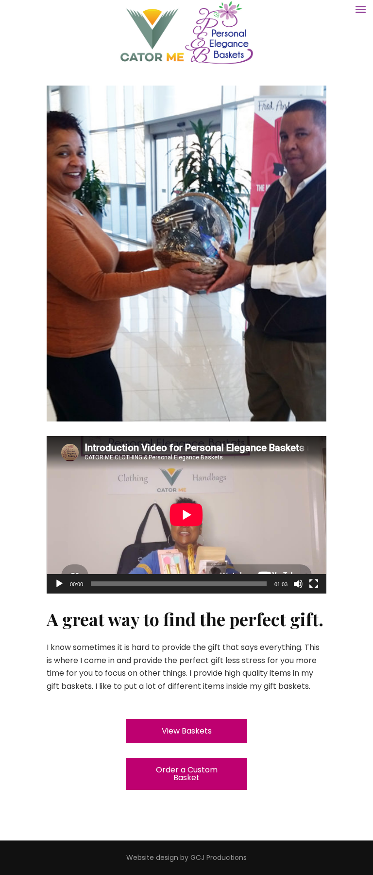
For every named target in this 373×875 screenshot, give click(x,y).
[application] (186, 515)
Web (134, 857)
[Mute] (298, 584)
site (148, 857)
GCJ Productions (218, 857)
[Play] (59, 584)
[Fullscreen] (314, 584)
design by (172, 857)
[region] (186, 253)
